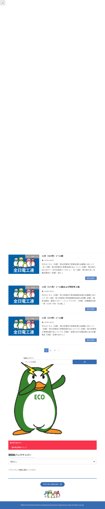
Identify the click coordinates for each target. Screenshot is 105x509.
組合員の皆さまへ (16, 443)
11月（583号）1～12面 (52, 256)
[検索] (85, 362)
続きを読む (91, 278)
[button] (52, 484)
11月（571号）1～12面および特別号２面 (61, 287)
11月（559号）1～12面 (52, 318)
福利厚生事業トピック (19, 447)
